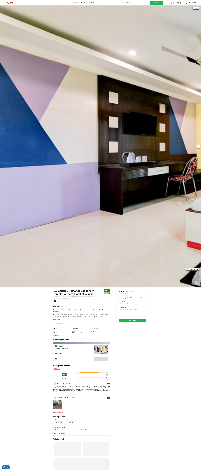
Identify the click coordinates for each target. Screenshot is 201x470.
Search (156, 3)
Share (196, 8)
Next (198, 146)
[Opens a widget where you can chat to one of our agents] (6, 467)
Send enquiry (132, 320)
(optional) (125, 313)
